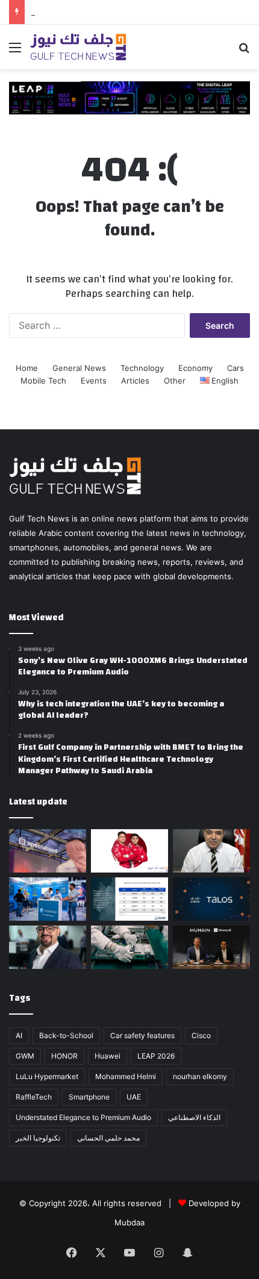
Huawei (107, 1055)
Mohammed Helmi (125, 1076)
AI (19, 1035)
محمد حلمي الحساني (108, 1137)
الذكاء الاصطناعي (194, 1117)
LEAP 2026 (156, 1055)
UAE (133, 1096)
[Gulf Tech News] (78, 47)
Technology (142, 368)
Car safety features (142, 1035)
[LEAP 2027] (129, 97)
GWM (25, 1055)
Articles (135, 380)
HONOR (64, 1055)
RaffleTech (34, 1096)
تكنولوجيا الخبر (38, 1137)
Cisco (201, 1035)
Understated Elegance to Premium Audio (83, 1117)
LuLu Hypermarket (47, 1076)
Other (175, 380)
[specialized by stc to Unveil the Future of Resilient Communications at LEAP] (47, 851)
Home (27, 368)
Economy (195, 368)
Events (94, 380)
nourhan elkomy (200, 1076)
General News (79, 368)
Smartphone (89, 1096)
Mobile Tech (43, 380)
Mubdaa (129, 1222)
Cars (235, 368)
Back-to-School (66, 1035)
